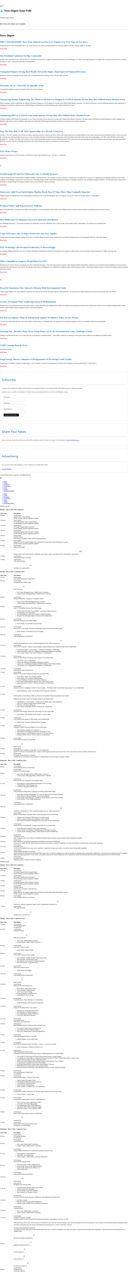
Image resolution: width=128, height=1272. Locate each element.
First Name (7, 397)
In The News (7, 486)
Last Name (7, 403)
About (5, 487)
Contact (5, 489)
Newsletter (6, 484)
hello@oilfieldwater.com (73, 440)
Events (5, 483)
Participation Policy (8, 491)
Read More (3, 48)
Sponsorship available (36, 1022)
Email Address (8, 409)
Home (5, 481)
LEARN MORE (6, 469)
